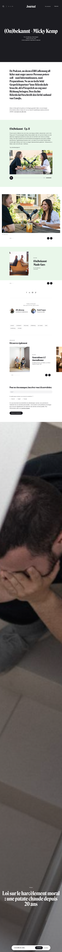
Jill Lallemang (28, 37)
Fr (12, 6)
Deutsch (13, 398)
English (19, 398)
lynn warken (40, 325)
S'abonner (56, 6)
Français (25, 398)
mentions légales (25, 408)
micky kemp (26, 325)
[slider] (28, 177)
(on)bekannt (18, 325)
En (10, 6)
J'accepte (39, 947)
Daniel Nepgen (35, 37)
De (8, 6)
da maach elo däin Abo (20, 111)
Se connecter (48, 6)
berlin (46, 325)
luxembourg (13, 328)
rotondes (19, 328)
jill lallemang (33, 325)
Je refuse (46, 947)
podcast (12, 325)
